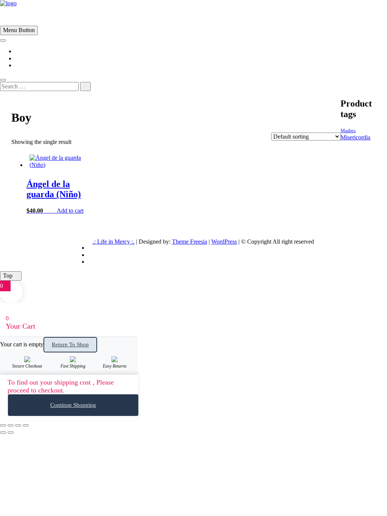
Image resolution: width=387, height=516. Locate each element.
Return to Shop (70, 344)
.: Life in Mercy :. (114, 241)
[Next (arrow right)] (11, 432)
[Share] (18, 425)
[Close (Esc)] (26, 425)
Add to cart (70, 210)
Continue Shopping (73, 405)
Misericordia (355, 137)
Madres (348, 130)
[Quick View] (53, 210)
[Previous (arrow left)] (3, 432)
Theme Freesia (189, 241)
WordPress (224, 241)
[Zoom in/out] (3, 425)
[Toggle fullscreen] (11, 425)
